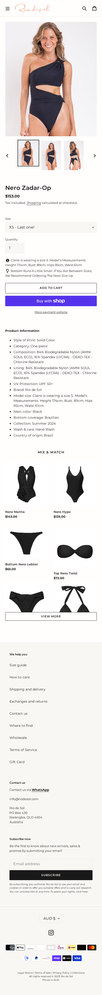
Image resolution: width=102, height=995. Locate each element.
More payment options (51, 312)
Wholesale (18, 738)
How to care (19, 677)
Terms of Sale (43, 972)
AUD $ (49, 918)
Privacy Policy (61, 972)
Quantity (11, 239)
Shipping (34, 203)
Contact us (18, 713)
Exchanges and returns (28, 701)
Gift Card (16, 762)
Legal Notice (25, 972)
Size (8, 219)
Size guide (18, 665)
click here (82, 891)
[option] (28, 153)
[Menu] (8, 8)
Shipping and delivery (27, 689)
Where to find (20, 725)
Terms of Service (23, 750)
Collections (78, 972)
